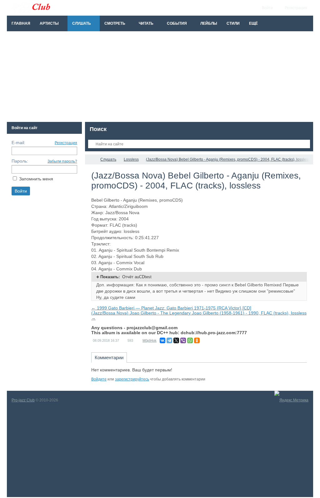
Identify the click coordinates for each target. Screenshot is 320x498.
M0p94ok (149, 340)
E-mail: (18, 142)
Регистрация (66, 143)
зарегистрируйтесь (132, 379)
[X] (176, 340)
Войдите (99, 379)
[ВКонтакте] (162, 340)
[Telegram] (169, 340)
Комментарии (109, 357)
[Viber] (183, 340)
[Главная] (90, 159)
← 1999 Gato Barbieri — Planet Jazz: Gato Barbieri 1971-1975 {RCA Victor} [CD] (171, 307)
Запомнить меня (36, 178)
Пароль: (20, 160)
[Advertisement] (160, 78)
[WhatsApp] (190, 340)
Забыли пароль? (62, 161)
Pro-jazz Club (23, 400)
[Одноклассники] (197, 340)
